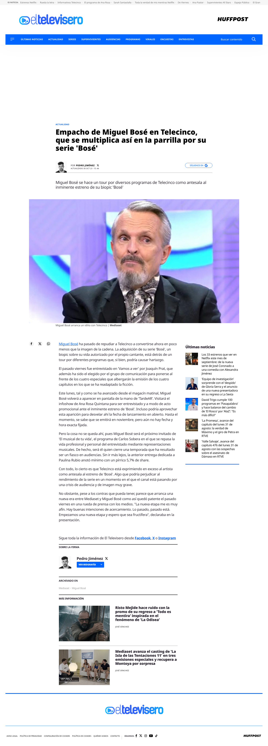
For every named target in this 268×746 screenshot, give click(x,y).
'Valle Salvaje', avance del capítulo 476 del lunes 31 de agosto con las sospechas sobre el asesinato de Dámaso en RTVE (220, 448)
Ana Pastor (198, 2)
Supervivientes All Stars (219, 2)
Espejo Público (242, 2)
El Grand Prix (260, 2)
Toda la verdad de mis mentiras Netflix (155, 2)
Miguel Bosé (68, 344)
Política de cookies (81, 736)
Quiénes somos (100, 736)
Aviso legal (12, 736)
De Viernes (183, 2)
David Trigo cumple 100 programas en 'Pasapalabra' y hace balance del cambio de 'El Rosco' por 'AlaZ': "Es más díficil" (220, 407)
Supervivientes (91, 39)
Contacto (115, 736)
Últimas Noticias (32, 39)
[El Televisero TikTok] (156, 736)
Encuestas (167, 39)
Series (72, 39)
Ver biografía (87, 564)
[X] (98, 165)
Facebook (143, 538)
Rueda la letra (47, 2)
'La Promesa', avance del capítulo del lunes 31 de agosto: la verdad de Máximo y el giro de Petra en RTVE (220, 428)
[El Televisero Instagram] (145, 736)
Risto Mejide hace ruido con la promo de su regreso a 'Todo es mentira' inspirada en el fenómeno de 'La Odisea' (143, 613)
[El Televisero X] (140, 736)
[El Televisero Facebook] (136, 736)
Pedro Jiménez (85, 165)
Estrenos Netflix (28, 2)
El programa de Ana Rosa (97, 2)
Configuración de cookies (57, 736)
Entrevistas (186, 39)
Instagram (167, 538)
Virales (150, 39)
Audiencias (113, 39)
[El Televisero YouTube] (151, 735)
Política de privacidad (31, 736)
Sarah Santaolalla (123, 2)
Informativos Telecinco (69, 2)
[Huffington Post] (233, 19)
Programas (133, 39)
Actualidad (55, 39)
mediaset (64, 588)
